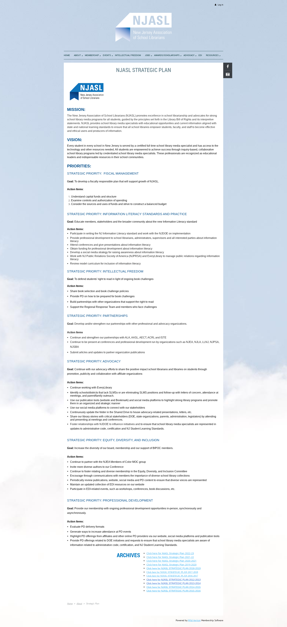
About (79, 603)
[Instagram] (227, 74)
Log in (220, 4)
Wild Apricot (194, 620)
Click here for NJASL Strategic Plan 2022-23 (170, 553)
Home (70, 603)
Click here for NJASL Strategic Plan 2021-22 (170, 557)
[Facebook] (227, 66)
